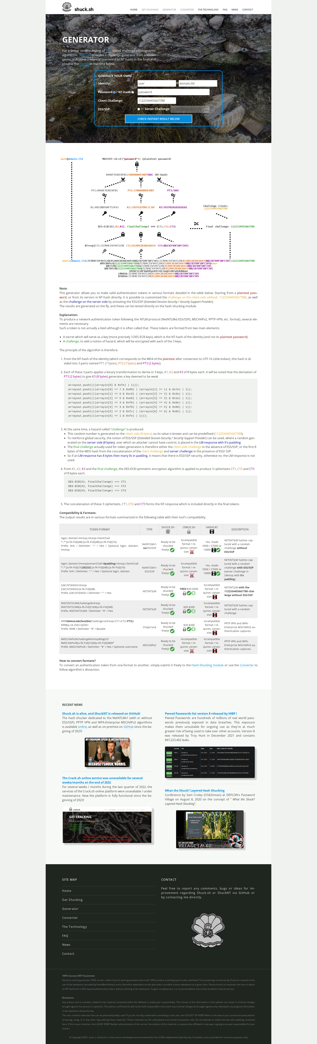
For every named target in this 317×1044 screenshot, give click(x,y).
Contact (247, 9)
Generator (169, 9)
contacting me (177, 897)
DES (109, 51)
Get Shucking (150, 9)
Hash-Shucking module (208, 665)
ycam (91, 1037)
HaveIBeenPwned (106, 984)
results (84, 64)
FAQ (225, 9)
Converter (187, 9)
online (82, 727)
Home (133, 9)
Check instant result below (159, 119)
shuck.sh (101, 1037)
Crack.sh (115, 980)
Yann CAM (159, 1037)
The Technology (208, 9)
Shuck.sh (85, 55)
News (235, 9)
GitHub (129, 727)
